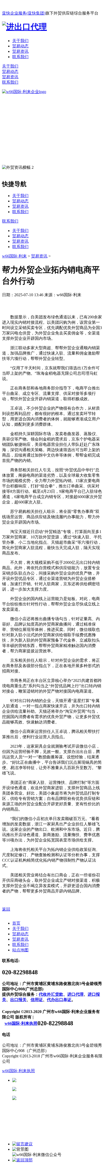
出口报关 (18, 999)
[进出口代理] (24, 26)
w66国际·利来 (14, 256)
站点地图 (20, 950)
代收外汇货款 (51, 994)
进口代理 (75, 994)
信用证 (37, 999)
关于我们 (20, 40)
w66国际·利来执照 (21, 1023)
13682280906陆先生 (56, 1098)
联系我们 (20, 57)
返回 (6, 909)
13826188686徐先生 (56, 1080)
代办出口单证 (59, 999)
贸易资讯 (20, 51)
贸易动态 (20, 46)
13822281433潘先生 (56, 1089)
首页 (16, 923)
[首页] (24, 91)
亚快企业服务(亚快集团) (23, 13)
